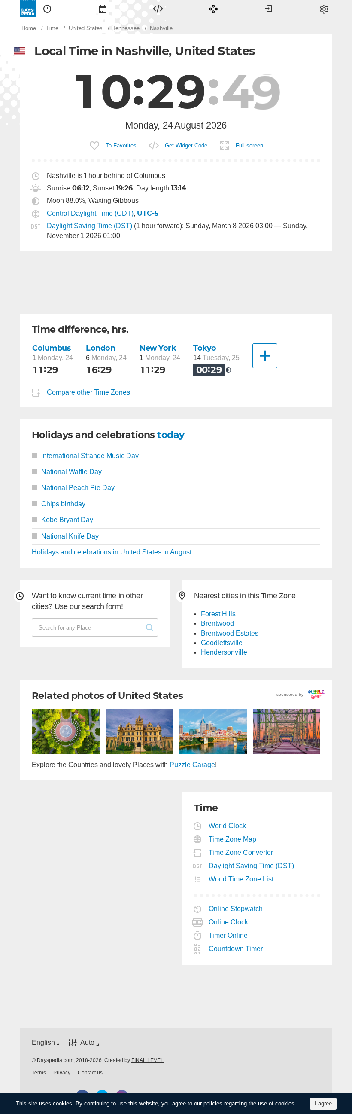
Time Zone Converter (241, 852)
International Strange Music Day (90, 455)
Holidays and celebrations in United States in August (111, 552)
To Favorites (121, 145)
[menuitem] (47, 8)
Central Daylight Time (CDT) (90, 213)
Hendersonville (224, 652)
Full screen (249, 145)
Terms (39, 1072)
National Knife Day (70, 536)
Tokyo (204, 347)
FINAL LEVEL (147, 1060)
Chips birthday (63, 504)
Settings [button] (324, 8)
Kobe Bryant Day (67, 519)
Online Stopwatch (236, 908)
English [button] (43, 1042)
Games (213, 8)
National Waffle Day (71, 471)
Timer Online (228, 935)
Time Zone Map (232, 839)
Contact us (90, 1072)
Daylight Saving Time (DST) (89, 226)
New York (158, 347)
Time (47, 8)
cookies (62, 1103)
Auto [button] (87, 1042)
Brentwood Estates (229, 633)
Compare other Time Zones (88, 392)
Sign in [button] (269, 8)
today (170, 435)
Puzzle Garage (192, 764)
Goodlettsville (222, 642)
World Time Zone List (241, 879)
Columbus (51, 347)
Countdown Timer (236, 948)
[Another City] (264, 355)
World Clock (227, 825)
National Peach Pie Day (78, 487)
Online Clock (228, 922)
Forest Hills (218, 614)
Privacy (61, 1072)
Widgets (158, 8)
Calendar (102, 8)
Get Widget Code (186, 145)
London (100, 347)
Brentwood (217, 623)
